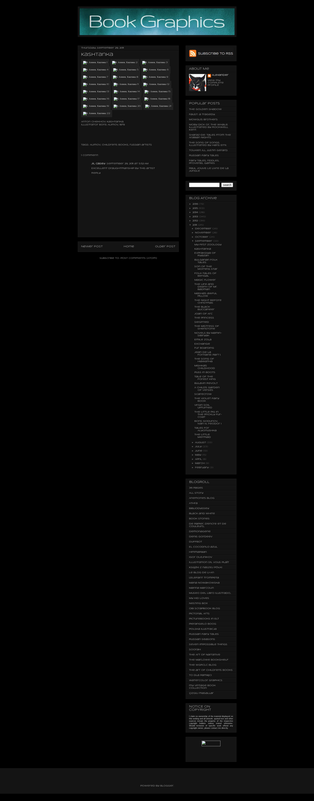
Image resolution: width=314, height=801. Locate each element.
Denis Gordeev (200, 537)
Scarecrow (203, 394)
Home (129, 246)
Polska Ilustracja (203, 629)
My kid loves (199, 598)
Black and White (202, 513)
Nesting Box (198, 603)
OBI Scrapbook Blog (204, 608)
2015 (195, 208)
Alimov (95, 145)
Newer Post (92, 246)
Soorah (195, 649)
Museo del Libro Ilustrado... (210, 593)
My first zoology (208, 245)
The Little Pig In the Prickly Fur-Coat (208, 414)
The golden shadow (205, 109)
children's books (115, 145)
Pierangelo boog (202, 624)
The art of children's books (211, 670)
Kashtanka (202, 249)
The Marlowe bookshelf (208, 660)
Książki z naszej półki (205, 567)
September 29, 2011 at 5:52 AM (127, 164)
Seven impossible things (208, 644)
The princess (204, 318)
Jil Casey (98, 164)
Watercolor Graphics (205, 680)
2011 (195, 225)
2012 (195, 221)
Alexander (220, 75)
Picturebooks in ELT (204, 619)
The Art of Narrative (204, 655)
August (201, 442)
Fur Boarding (204, 348)
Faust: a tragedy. (202, 114)
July (198, 447)
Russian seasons (202, 639)
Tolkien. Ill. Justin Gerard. (208, 150)
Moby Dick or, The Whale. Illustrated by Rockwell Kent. (208, 127)
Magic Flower (205, 280)
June (199, 451)
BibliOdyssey (199, 508)
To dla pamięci (200, 675)
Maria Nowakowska (204, 583)
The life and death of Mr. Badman (205, 286)
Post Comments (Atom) (138, 258)
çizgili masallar (201, 693)
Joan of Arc (203, 314)
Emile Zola (202, 340)
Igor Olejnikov (200, 557)
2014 (195, 212)
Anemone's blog (201, 498)
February (202, 467)
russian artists (141, 145)
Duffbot (195, 542)
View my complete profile (216, 82)
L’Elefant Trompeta (204, 578)
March (200, 463)
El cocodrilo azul (203, 547)
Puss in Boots (204, 372)
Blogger (166, 786)
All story (196, 493)
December (203, 229)
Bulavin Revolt (206, 383)
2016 (195, 204)
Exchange (202, 344)
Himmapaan (198, 552)
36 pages (196, 488)
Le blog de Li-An (201, 573)
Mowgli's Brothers (203, 119)
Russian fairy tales (204, 155)
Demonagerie (200, 531)
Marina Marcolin (201, 588)
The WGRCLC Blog (202, 665)
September (204, 241)
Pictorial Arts (199, 614)
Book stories (199, 519)
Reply (96, 173)
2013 (195, 217)
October (202, 237)
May (198, 455)
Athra (193, 503)
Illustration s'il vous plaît (209, 562)
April (199, 459)
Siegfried (201, 322)
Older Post (165, 246)
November (203, 233)
